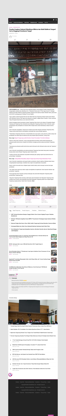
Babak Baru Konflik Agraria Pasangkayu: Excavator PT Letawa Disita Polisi (29, 344)
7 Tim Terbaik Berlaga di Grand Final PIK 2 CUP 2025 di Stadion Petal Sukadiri (30, 340)
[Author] (10, 36)
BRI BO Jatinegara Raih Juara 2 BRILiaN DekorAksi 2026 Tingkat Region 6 (26, 244)
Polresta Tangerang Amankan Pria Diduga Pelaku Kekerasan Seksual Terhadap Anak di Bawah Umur (33, 335)
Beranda (10, 27)
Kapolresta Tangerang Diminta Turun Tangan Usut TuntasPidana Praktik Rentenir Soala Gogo (32, 332)
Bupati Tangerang (16, 210)
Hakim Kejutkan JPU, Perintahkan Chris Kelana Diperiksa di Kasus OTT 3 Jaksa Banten (30, 329)
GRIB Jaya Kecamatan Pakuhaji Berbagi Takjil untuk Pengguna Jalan (27, 349)
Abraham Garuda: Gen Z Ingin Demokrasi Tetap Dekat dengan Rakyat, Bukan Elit (30, 363)
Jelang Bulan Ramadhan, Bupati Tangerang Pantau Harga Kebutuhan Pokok (33, 158)
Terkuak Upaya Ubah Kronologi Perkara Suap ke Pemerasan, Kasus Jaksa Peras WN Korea (31, 326)
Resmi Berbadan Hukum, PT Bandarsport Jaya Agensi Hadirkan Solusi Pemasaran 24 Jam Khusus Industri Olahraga (29, 252)
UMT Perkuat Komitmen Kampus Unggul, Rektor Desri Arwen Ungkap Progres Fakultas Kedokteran (32, 215)
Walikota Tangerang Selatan (42, 210)
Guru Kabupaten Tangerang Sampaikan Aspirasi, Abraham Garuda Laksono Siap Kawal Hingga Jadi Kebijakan (33, 230)
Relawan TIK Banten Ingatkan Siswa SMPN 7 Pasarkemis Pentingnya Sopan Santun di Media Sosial (33, 219)
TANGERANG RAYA (16, 27)
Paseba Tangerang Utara (26, 210)
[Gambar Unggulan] (33, 74)
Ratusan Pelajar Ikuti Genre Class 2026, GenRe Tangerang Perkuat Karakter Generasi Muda (33, 223)
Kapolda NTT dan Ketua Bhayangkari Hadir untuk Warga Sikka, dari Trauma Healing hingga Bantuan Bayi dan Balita (29, 260)
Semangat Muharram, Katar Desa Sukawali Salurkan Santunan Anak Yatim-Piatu (30, 226)
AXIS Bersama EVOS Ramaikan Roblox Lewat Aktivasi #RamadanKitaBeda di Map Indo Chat (33, 359)
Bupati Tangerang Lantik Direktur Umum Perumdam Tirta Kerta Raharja (32, 138)
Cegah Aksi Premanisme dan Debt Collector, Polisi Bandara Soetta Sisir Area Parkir (31, 368)
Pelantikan (34, 210)
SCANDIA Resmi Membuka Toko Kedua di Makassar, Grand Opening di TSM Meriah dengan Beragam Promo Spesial (28, 267)
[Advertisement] (33, 9)
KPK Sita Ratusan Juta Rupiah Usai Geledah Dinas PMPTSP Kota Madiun (28, 354)
